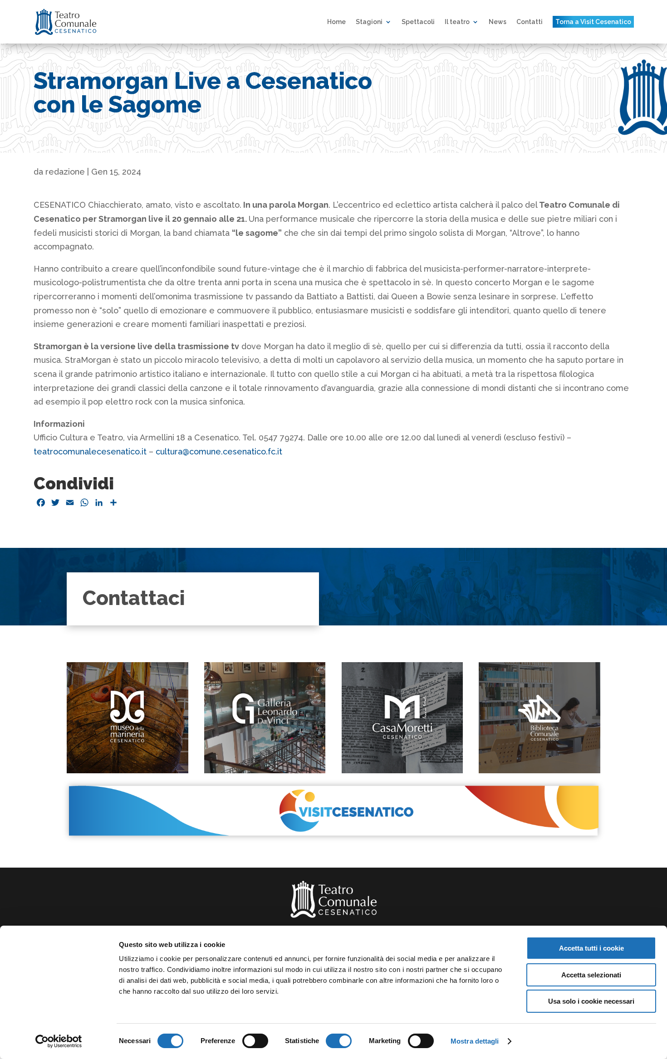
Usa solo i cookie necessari (591, 1001)
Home (336, 21)
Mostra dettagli (475, 1041)
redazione (65, 171)
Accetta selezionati (591, 975)
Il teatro (457, 21)
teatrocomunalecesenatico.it (90, 451)
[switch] (255, 1041)
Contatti (529, 21)
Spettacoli (418, 21)
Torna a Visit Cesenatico (593, 21)
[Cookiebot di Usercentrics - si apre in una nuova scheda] (58, 1041)
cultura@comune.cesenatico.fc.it (219, 451)
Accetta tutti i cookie (591, 948)
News (497, 21)
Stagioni (369, 21)
